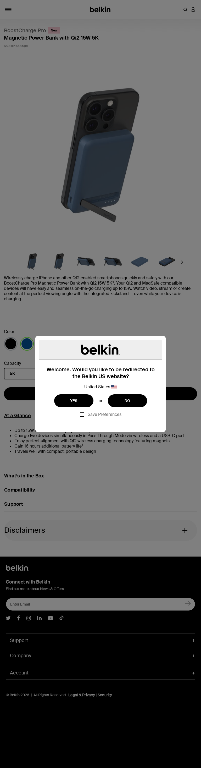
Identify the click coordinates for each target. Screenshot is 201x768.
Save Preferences (104, 414)
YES (73, 400)
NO (127, 400)
